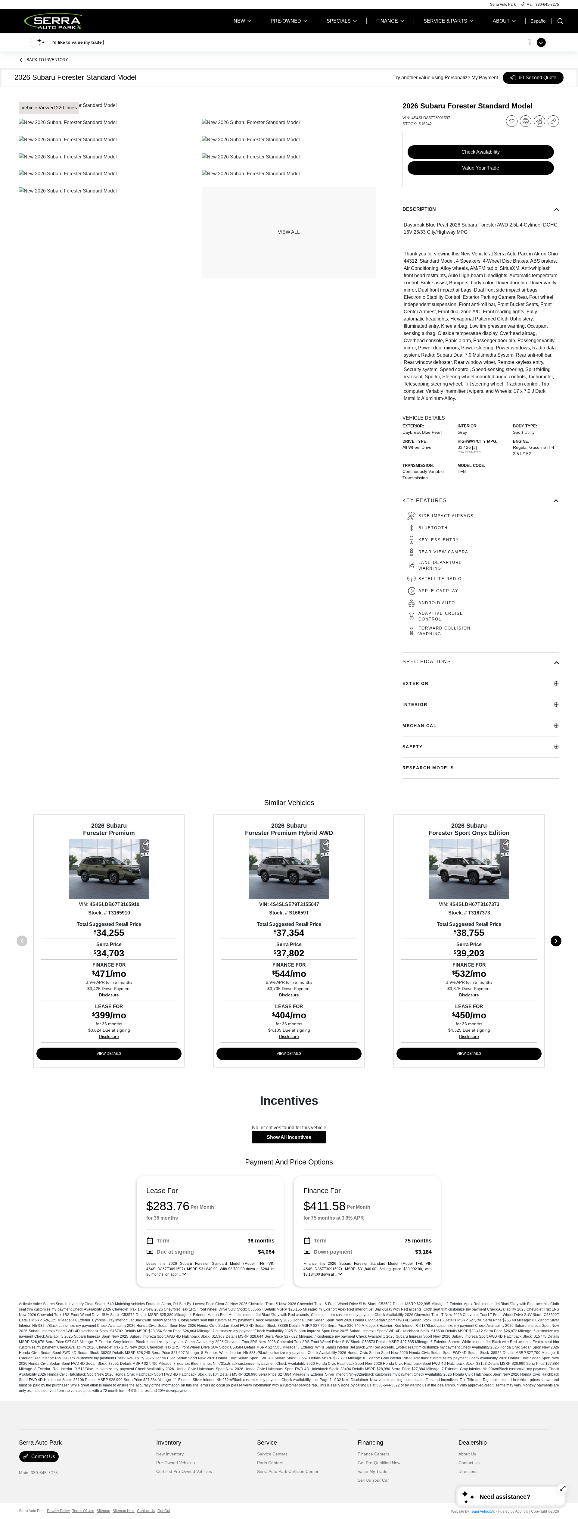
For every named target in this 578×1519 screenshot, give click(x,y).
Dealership (472, 1442)
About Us (467, 1454)
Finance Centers (373, 1454)
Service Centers (272, 1454)
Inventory (168, 1442)
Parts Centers (270, 1462)
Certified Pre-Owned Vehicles (184, 1471)
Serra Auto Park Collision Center (288, 1471)
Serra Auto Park (32, 1511)
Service (267, 1442)
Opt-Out (163, 1511)
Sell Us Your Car (373, 1480)
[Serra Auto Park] (71, 20)
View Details (109, 1054)
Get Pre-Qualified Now (379, 1462)
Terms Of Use (83, 1511)
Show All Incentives (289, 1137)
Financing (370, 1442)
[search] (561, 22)
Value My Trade (372, 1471)
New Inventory (170, 1454)
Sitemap (103, 1511)
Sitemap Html (124, 1511)
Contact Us (42, 1456)
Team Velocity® (482, 1511)
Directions (467, 1471)
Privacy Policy (58, 1511)
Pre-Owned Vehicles (175, 1462)
